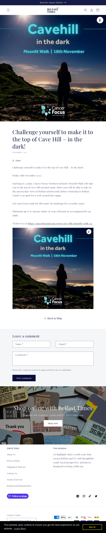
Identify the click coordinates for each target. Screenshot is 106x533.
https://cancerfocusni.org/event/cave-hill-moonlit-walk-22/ (60, 223)
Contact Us (12, 473)
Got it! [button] (92, 527)
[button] (8, 10)
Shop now (53, 423)
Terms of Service (15, 479)
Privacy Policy (13, 460)
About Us (11, 454)
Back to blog (54, 318)
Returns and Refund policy (19, 486)
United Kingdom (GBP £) (20, 521)
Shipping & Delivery (16, 467)
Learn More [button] (20, 528)
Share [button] (18, 160)
